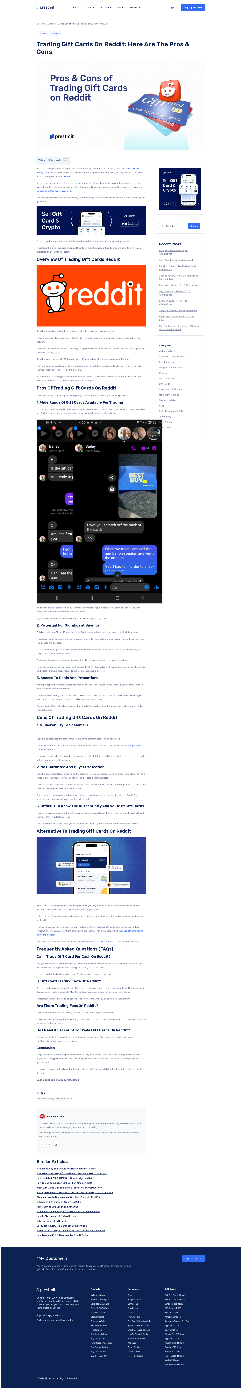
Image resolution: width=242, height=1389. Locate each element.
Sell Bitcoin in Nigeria (100, 1299)
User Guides (165, 422)
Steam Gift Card (172, 1351)
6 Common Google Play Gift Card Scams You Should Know (68, 1211)
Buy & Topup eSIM (99, 1356)
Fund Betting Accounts (101, 1343)
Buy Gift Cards (171, 1312)
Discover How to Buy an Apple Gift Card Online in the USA (68, 1197)
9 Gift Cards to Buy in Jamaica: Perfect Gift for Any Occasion (71, 1230)
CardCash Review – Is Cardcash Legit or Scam (62, 1225)
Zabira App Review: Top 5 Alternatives (179, 285)
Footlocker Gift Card (174, 1365)
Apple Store (103, 941)
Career (131, 1312)
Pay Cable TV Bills (98, 1351)
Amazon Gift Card (173, 1317)
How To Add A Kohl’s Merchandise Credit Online (62, 1235)
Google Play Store (85, 941)
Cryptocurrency (167, 362)
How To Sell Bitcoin (136, 1338)
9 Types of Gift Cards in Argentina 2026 (59, 1202)
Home (75, 7)
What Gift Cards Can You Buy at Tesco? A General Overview (70, 1187)
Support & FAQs (135, 1299)
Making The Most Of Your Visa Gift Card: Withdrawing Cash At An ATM (75, 1192)
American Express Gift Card (177, 1321)
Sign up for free (193, 7)
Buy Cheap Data (98, 1338)
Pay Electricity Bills (99, 1347)
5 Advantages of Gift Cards (52, 1221)
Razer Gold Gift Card (174, 1356)
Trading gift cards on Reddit (60, 1099)
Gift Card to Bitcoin (174, 1304)
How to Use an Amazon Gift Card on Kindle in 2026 (64, 1183)
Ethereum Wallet (98, 1321)
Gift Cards (52, 24)
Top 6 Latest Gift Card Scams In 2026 (58, 1206)
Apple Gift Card (172, 1325)
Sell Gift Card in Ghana (175, 1299)
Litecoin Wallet (97, 1317)
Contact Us (133, 1304)
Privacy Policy (134, 1351)
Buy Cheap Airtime (99, 1334)
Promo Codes (134, 1317)
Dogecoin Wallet (98, 1312)
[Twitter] (56, 1145)
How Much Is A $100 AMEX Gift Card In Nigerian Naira (65, 1178)
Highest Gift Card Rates (138, 1325)
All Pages (132, 1343)
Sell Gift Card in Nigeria (175, 1295)
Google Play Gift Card (174, 1334)
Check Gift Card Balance (172, 356)
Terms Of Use (134, 1347)
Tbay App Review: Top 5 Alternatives (178, 310)
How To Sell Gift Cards (138, 1334)
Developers (133, 1308)
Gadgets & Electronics (170, 367)
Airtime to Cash (167, 351)
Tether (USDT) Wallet (100, 1308)
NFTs (161, 405)
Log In (172, 7)
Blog (130, 1295)
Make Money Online (169, 395)
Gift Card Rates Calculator (140, 1321)
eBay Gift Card (171, 1330)
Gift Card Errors (167, 378)
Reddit (67, 176)
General (163, 373)
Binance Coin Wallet (99, 1325)
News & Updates (167, 400)
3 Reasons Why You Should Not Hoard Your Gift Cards (66, 1168)
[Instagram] (49, 1145)
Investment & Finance (170, 389)
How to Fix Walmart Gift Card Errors (56, 1216)
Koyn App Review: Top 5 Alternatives (178, 260)
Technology (165, 416)
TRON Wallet (96, 1330)
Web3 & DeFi (165, 427)
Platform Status (135, 1356)
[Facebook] (42, 1145)
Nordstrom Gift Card (174, 1343)
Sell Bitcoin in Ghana (100, 1304)
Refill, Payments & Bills (171, 411)
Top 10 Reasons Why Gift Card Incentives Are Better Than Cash (72, 1173)
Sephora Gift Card (173, 1347)
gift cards (41, 1099)
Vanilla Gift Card (172, 1360)
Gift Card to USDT (173, 1308)
